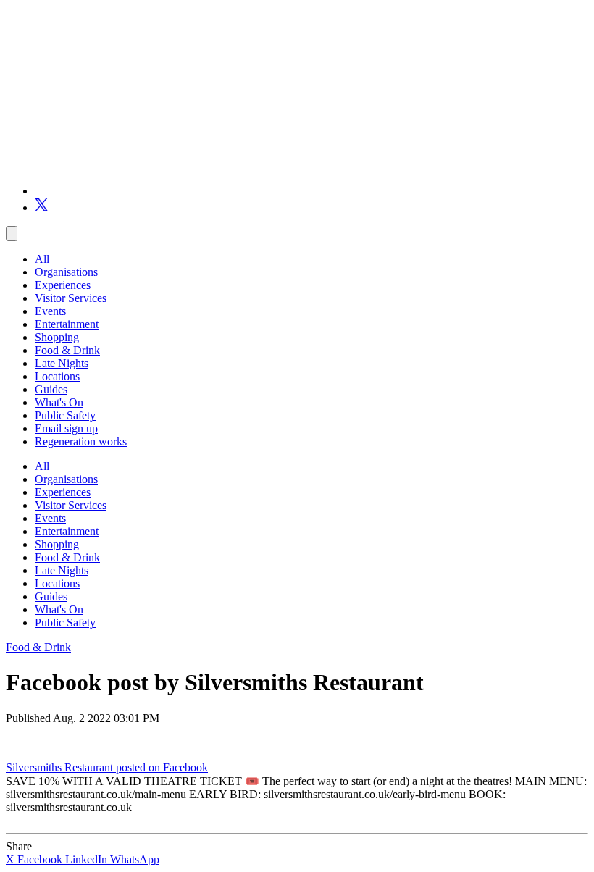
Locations (57, 376)
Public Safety (65, 415)
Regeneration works (81, 441)
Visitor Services (70, 298)
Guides (51, 389)
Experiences (63, 285)
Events (50, 311)
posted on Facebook (162, 767)
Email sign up (66, 428)
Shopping (57, 337)
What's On (59, 402)
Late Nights (61, 363)
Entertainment (67, 324)
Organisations (66, 272)
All (42, 259)
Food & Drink (67, 350)
